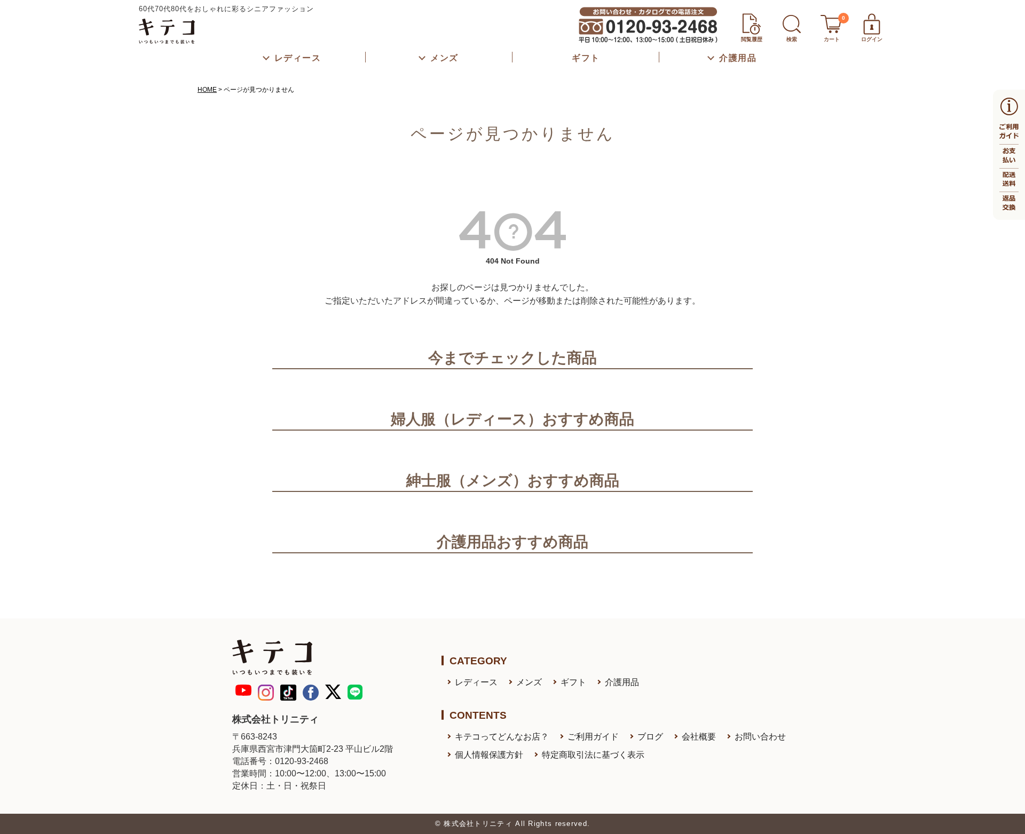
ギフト (573, 682)
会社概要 (699, 736)
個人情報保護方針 (489, 754)
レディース (476, 682)
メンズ (529, 682)
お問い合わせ (760, 736)
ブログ (650, 736)
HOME (207, 89)
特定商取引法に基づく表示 (593, 754)
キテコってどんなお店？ (502, 736)
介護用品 (622, 682)
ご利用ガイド (593, 736)
